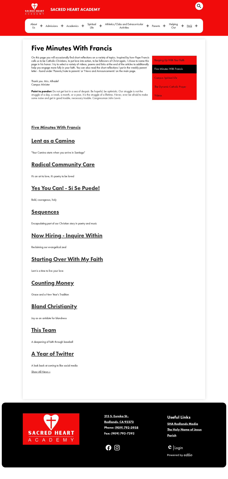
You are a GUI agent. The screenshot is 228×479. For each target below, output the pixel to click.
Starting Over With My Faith (67, 259)
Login (175, 447)
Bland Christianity (54, 306)
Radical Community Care (63, 164)
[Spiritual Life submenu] (94, 26)
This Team (43, 329)
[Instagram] (117, 447)
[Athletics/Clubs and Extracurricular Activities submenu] (127, 26)
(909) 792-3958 (126, 427)
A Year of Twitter (52, 353)
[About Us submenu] (36, 26)
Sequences (45, 211)
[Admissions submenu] (54, 26)
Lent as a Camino (53, 140)
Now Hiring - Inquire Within (66, 235)
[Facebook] (108, 447)
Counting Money (52, 282)
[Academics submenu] (75, 26)
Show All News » (40, 371)
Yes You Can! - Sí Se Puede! (65, 187)
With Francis (56, 127)
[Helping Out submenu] (176, 26)
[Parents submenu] (159, 26)
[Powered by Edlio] (179, 455)
